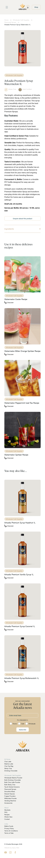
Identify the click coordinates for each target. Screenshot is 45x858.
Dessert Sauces (9, 794)
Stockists (7, 810)
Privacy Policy (9, 828)
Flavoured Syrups (10, 22)
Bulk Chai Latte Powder (12, 782)
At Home (7, 759)
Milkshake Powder (10, 798)
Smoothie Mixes (9, 791)
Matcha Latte (8, 764)
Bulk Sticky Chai (9, 784)
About (6, 807)
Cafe (22, 724)
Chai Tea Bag (8, 766)
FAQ (5, 812)
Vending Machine (10, 800)
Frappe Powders (10, 796)
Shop (36, 7)
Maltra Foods (8, 826)
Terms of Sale (8, 833)
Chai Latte (7, 761)
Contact (7, 819)
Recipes (7, 814)
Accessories (8, 803)
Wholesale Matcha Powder (13, 778)
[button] (22, 228)
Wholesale (32, 724)
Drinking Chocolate (10, 771)
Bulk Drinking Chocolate (12, 780)
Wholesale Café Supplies (21, 20)
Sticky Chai (8, 768)
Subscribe (22, 729)
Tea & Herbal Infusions (12, 787)
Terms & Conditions (11, 831)
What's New (8, 817)
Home (6, 20)
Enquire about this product (22, 218)
